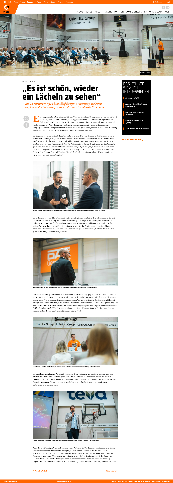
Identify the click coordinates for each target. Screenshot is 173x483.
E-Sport (38, 2)
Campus (30, 2)
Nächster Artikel (111, 471)
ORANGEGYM (155, 11)
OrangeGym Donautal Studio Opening (134, 121)
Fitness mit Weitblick (132, 98)
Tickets (60, 2)
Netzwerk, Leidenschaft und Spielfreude (134, 113)
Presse (124, 481)
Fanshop (69, 2)
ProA (16, 2)
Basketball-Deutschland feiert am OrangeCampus (136, 105)
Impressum (165, 481)
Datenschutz (156, 481)
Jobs (167, 11)
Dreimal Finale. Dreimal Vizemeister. (137, 129)
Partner (119, 11)
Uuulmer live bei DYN (64, 481)
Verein (22, 2)
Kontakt (113, 481)
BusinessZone (49, 2)
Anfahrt (148, 481)
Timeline (107, 11)
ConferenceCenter (136, 11)
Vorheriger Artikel (41, 471)
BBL (10, 2)
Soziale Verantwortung (136, 481)
